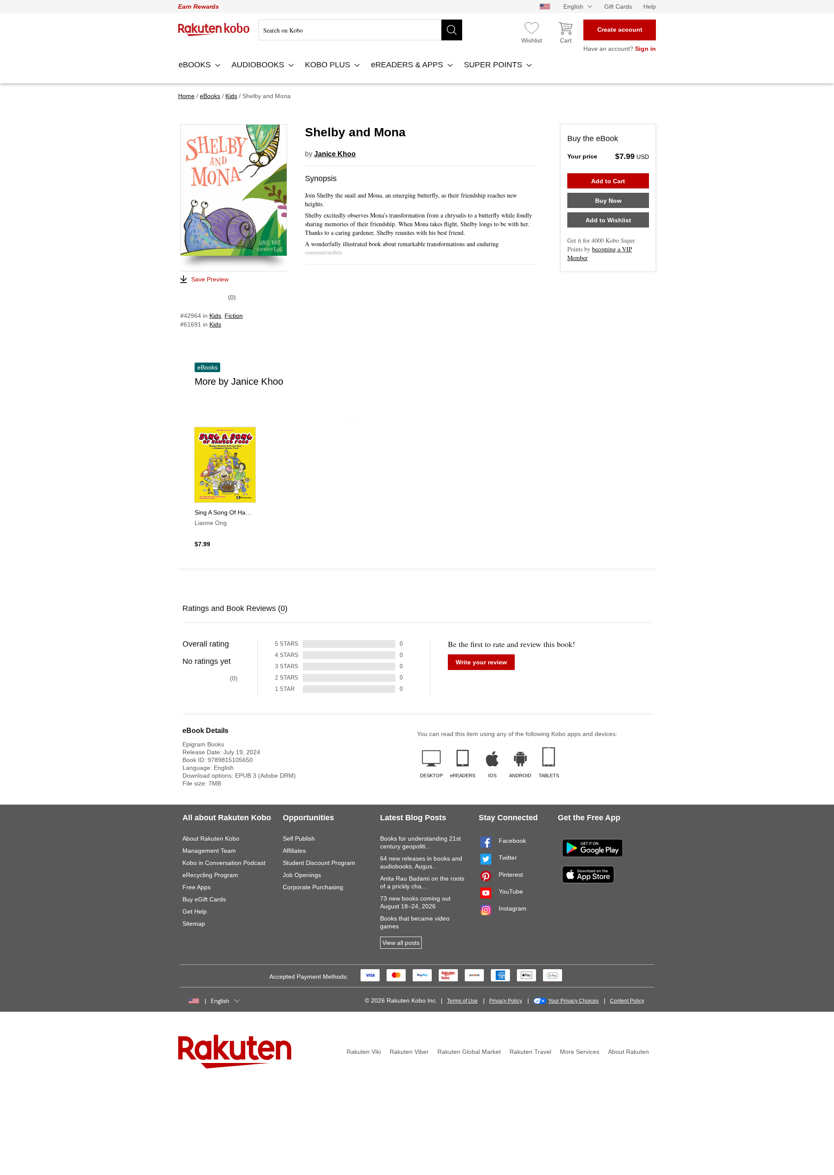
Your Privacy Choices (573, 1001)
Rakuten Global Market (469, 1051)
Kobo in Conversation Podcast (223, 862)
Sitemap (193, 923)
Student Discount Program (319, 862)
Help (649, 6)
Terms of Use (462, 1001)
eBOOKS (196, 64)
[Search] (451, 30)
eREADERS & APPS (408, 64)
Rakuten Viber (409, 1051)
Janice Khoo (335, 154)
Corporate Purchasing (313, 887)
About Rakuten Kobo (210, 838)
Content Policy (627, 1001)
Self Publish (299, 838)
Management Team (209, 850)
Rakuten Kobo (214, 29)
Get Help (194, 911)
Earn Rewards (198, 6)
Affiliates (294, 850)
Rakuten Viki (364, 1051)
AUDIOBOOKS (259, 64)
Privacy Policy (505, 1001)
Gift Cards (618, 6)
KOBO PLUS (328, 64)
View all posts (401, 942)
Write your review (481, 662)
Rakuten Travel (530, 1051)
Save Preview (209, 279)
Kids (215, 315)
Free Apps (196, 887)
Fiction (234, 315)
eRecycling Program (210, 874)
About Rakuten (628, 1051)
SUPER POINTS (494, 64)
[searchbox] (360, 30)
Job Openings (302, 874)
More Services (579, 1051)
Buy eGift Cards (204, 899)
